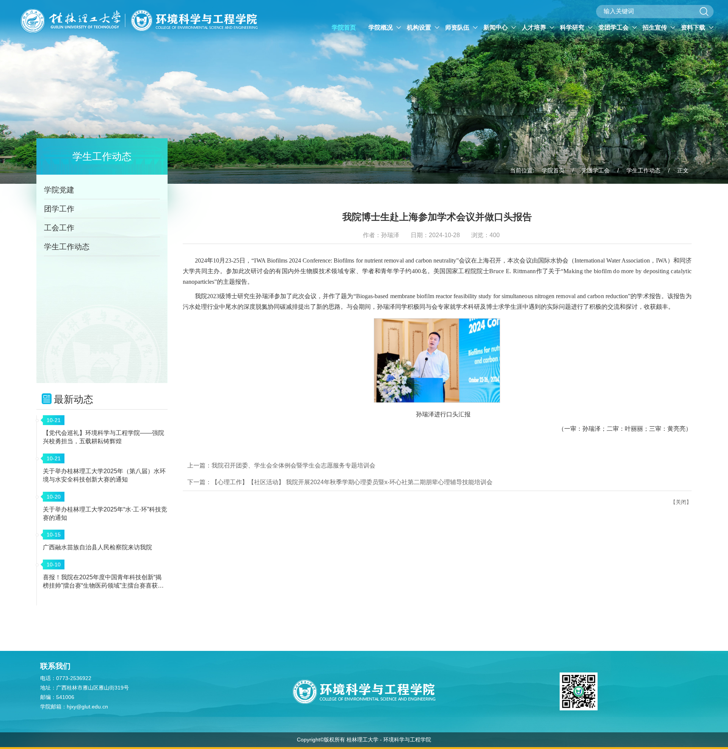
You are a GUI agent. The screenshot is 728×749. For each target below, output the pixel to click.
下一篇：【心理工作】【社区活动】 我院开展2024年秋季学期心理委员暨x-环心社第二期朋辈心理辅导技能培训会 (340, 482)
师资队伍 (458, 27)
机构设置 (420, 27)
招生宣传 (655, 27)
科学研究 (573, 27)
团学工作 (59, 209)
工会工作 (59, 228)
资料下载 (694, 27)
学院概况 (381, 27)
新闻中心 (496, 27)
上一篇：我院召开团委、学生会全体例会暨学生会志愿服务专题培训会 (281, 465)
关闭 (681, 502)
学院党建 (59, 190)
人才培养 (535, 27)
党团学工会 (614, 27)
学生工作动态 (643, 170)
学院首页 (344, 27)
